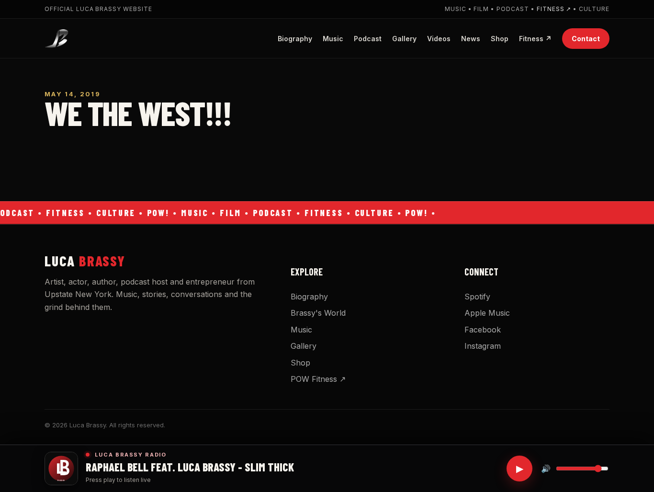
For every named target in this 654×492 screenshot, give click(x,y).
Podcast (368, 38)
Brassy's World (318, 313)
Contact (586, 38)
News (470, 38)
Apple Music (487, 313)
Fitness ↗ (554, 8)
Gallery (404, 38)
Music (333, 38)
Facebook (482, 329)
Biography (295, 38)
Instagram (482, 346)
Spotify (477, 296)
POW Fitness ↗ (318, 379)
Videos (439, 38)
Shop (499, 38)
